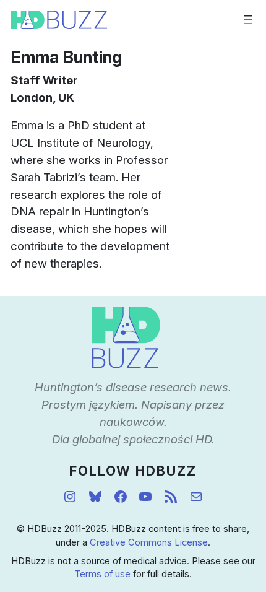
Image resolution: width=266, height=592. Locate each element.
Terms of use (102, 574)
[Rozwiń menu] (248, 19)
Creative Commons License (149, 542)
